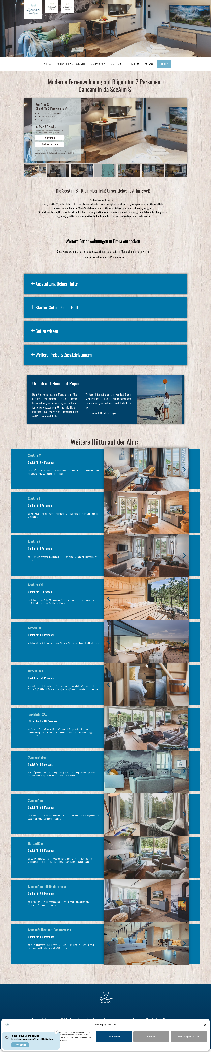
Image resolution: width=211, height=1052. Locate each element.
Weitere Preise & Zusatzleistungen (64, 354)
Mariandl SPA (98, 64)
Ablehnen (151, 1036)
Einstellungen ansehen (188, 1036)
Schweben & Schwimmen (71, 64)
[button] (205, 1024)
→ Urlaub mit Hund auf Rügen (100, 413)
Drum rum (133, 64)
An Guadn (116, 64)
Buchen (164, 64)
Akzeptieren (114, 1036)
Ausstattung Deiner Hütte (57, 283)
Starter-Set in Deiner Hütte (58, 307)
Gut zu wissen (47, 331)
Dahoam (47, 64)
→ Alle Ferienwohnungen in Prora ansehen (103, 257)
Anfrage (149, 64)
